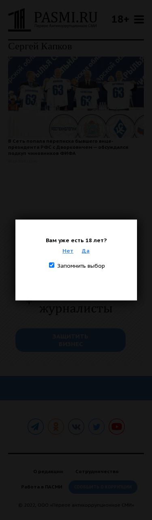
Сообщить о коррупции (103, 487)
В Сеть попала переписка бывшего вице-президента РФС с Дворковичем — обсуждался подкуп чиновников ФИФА (68, 147)
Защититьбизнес (70, 340)
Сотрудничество (97, 471)
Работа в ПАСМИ (41, 487)
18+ (120, 18)
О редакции (48, 471)
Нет (67, 250)
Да (86, 250)
